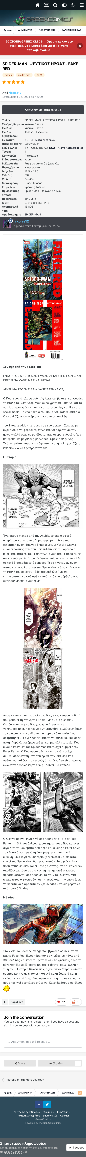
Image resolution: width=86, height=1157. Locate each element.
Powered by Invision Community (43, 1122)
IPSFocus (34, 1111)
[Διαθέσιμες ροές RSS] (80, 1093)
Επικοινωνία (50, 1115)
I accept (77, 1147)
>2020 (39, 96)
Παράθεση (17, 1001)
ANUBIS (29, 139)
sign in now (11, 1025)
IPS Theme (19, 1111)
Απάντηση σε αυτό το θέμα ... (30, 1041)
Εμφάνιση (63, 1111)
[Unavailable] (43, 496)
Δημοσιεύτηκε (37, 226)
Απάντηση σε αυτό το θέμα (43, 109)
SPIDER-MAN (33, 214)
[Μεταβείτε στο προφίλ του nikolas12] (7, 224)
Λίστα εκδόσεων (45, 139)
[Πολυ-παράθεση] (5, 1002)
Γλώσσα (48, 1111)
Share (21, 1063)
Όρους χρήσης (13, 1151)
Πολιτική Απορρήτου (28, 1115)
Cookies (64, 1115)
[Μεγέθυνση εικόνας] (42, 269)
